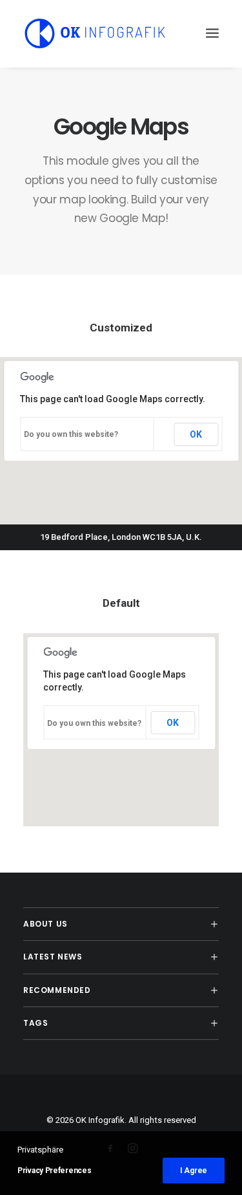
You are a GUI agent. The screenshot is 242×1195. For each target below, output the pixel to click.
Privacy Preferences (54, 1170)
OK (196, 434)
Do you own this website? (71, 434)
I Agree (193, 1170)
